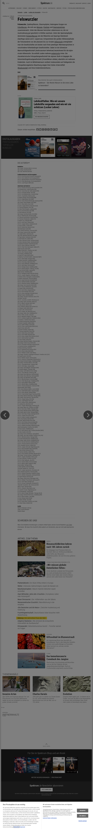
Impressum (22, 827)
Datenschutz (16, 827)
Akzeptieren (82, 810)
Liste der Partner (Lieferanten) (50, 818)
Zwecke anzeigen (82, 821)
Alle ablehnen (82, 815)
